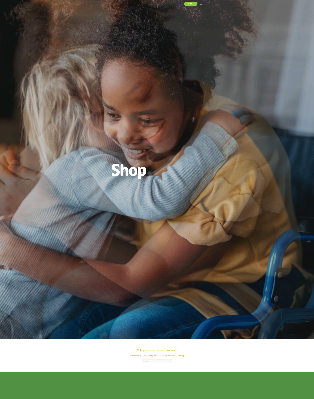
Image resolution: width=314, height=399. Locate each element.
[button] (201, 4)
